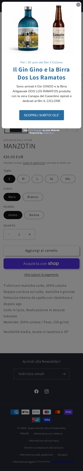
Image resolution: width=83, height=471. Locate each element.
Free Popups (35, 130)
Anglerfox (48, 133)
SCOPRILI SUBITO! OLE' (41, 115)
